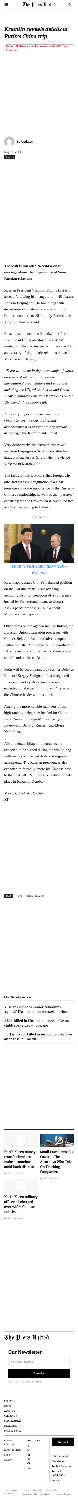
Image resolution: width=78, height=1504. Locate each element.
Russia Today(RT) (35, 895)
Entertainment (12, 1449)
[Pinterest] (69, 166)
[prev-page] (6, 1225)
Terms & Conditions (58, 1473)
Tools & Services (61, 1466)
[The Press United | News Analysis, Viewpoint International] (44, 4)
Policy (55, 1480)
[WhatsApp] (50, 166)
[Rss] (28, 1467)
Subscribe (39, 1373)
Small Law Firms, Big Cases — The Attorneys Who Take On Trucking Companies (56, 1162)
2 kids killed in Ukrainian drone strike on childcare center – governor (36, 1023)
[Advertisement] (39, 93)
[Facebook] (21, 166)
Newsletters (58, 1461)
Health (8, 1460)
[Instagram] (28, 1458)
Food (7, 1455)
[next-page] (13, 1225)
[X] (31, 166)
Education (10, 1444)
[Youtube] (28, 1463)
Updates (21, 46)
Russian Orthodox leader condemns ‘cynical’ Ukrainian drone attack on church (38, 1009)
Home (9, 46)
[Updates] (10, 141)
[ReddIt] (40, 166)
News (19, 895)
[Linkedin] (60, 166)
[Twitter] (28, 1450)
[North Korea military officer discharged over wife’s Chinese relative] (21, 1185)
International (60, 1456)
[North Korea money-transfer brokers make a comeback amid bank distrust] (21, 1140)
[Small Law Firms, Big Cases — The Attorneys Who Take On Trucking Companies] (57, 1140)
